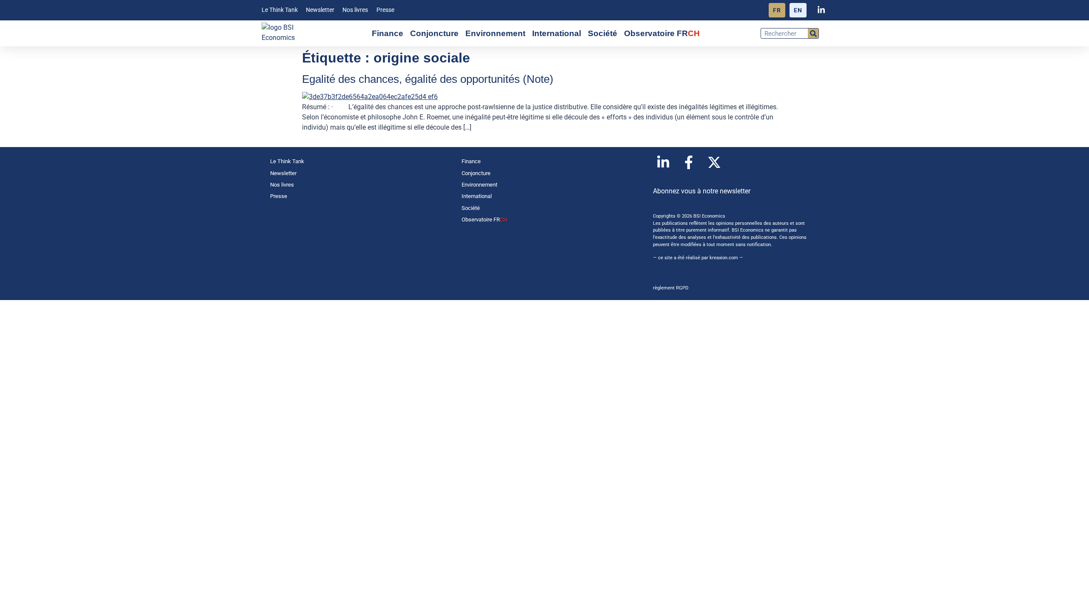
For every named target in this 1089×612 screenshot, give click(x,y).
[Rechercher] (813, 33)
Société (602, 33)
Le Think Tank (280, 10)
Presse (385, 10)
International (556, 33)
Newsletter (320, 10)
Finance (387, 33)
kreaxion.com (724, 258)
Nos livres (355, 10)
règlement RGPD (670, 288)
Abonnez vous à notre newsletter (701, 191)
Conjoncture (434, 33)
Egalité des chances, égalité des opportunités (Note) (427, 79)
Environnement (495, 33)
